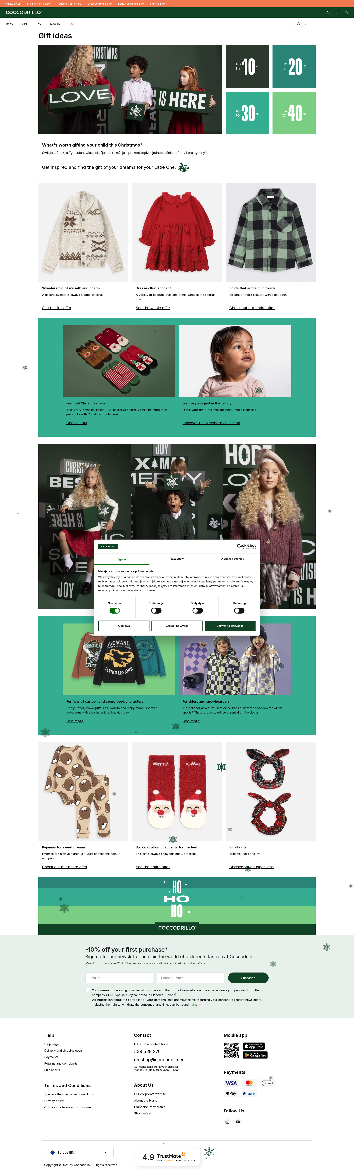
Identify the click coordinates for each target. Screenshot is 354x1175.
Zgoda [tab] (122, 559)
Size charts (52, 1070)
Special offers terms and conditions (69, 1094)
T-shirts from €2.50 (38, 3)
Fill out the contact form (151, 1044)
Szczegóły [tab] (177, 558)
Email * (95, 978)
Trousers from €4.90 (68, 3)
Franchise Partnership (149, 1107)
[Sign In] (328, 12)
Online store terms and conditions (67, 1107)
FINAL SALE (13, 3)
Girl (24, 24)
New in (55, 24)
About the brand (145, 1100)
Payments (51, 1057)
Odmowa (124, 625)
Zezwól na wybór (177, 625)
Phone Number (172, 978)
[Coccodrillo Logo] (24, 12)
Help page (51, 1044)
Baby (9, 24)
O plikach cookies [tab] (232, 558)
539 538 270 (147, 1051)
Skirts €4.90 (157, 3)
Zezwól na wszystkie (230, 625)
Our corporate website (150, 1094)
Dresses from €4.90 (100, 3)
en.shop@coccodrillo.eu (159, 1059)
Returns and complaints (60, 1063)
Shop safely (142, 1113)
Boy (38, 24)
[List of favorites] (337, 12)
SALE (72, 24)
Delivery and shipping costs (63, 1050)
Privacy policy (54, 1101)
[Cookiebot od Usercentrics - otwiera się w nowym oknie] (240, 546)
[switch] (156, 611)
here (193, 1004)
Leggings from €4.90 (131, 3)
